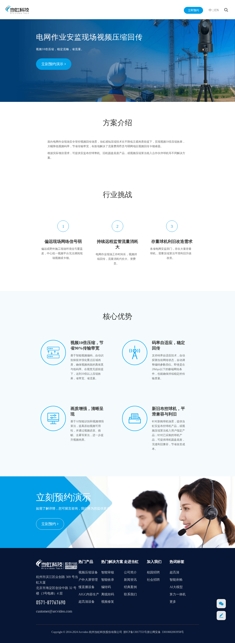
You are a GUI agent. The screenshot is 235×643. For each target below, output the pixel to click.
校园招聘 (153, 572)
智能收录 (107, 579)
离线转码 (107, 594)
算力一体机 (178, 594)
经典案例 (130, 587)
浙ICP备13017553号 (135, 632)
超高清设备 (86, 601)
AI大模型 (176, 587)
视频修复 (107, 601)
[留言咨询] (221, 615)
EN (216, 10)
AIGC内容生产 (88, 594)
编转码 (106, 587)
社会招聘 (153, 579)
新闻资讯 (130, 579)
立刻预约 (48, 524)
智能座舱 (176, 579)
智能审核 (107, 572)
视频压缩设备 (88, 572)
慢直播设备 (86, 587)
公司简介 (130, 572)
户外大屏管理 (88, 579)
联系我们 (130, 594)
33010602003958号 (173, 632)
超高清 (174, 572)
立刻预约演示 (52, 64)
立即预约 (193, 10)
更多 (173, 601)
